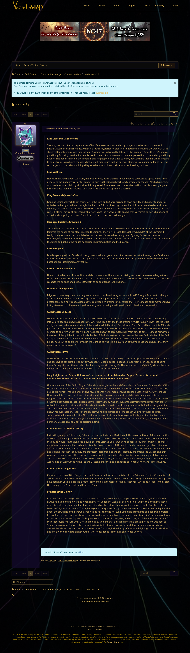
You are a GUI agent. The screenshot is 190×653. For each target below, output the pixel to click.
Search (43, 65)
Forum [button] (117, 5)
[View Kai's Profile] (26, 135)
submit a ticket (103, 92)
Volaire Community (154, 5)
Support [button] (133, 5)
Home (87, 5)
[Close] (175, 83)
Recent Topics (31, 65)
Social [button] (175, 5)
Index (19, 65)
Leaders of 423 (52, 128)
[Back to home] (28, 5)
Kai (25, 123)
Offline (25, 150)
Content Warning (112, 642)
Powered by (87, 601)
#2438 (174, 124)
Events (101, 5)
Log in (52, 560)
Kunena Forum (101, 601)
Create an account (67, 560)
